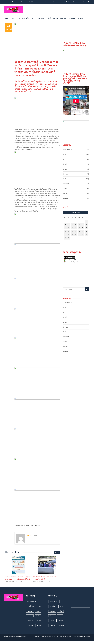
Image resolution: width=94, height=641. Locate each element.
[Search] (87, 289)
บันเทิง (20, 2)
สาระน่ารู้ (82, 2)
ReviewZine (7, 636)
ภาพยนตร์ (74, 2)
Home (14, 2)
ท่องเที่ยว (45, 2)
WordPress (22, 636)
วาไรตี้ (52, 2)
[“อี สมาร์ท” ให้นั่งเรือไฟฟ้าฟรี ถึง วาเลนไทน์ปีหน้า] (46, 565)
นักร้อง (58, 2)
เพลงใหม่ (66, 2)
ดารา (38, 2)
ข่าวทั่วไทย (66, 154)
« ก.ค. (65, 241)
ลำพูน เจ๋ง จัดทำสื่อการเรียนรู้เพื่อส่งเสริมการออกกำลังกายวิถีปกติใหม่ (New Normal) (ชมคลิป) (18, 579)
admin (38, 525)
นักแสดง (65, 174)
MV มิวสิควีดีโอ (30, 2)
